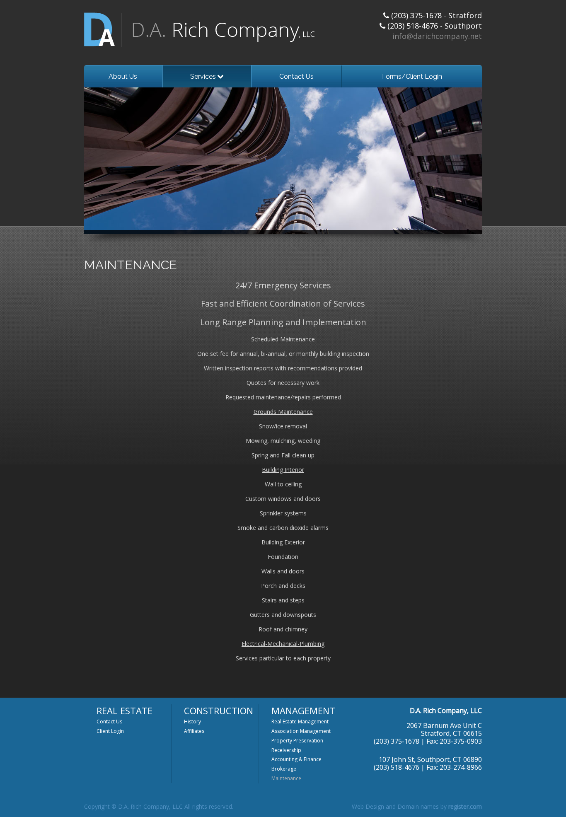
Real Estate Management (300, 721)
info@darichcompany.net (437, 36)
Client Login (110, 731)
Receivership (286, 750)
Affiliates (194, 731)
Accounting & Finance (296, 759)
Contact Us (296, 76)
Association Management (301, 731)
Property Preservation (297, 740)
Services (204, 76)
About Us (123, 76)
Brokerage (283, 768)
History (192, 721)
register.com (465, 806)
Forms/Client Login (412, 76)
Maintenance (286, 778)
